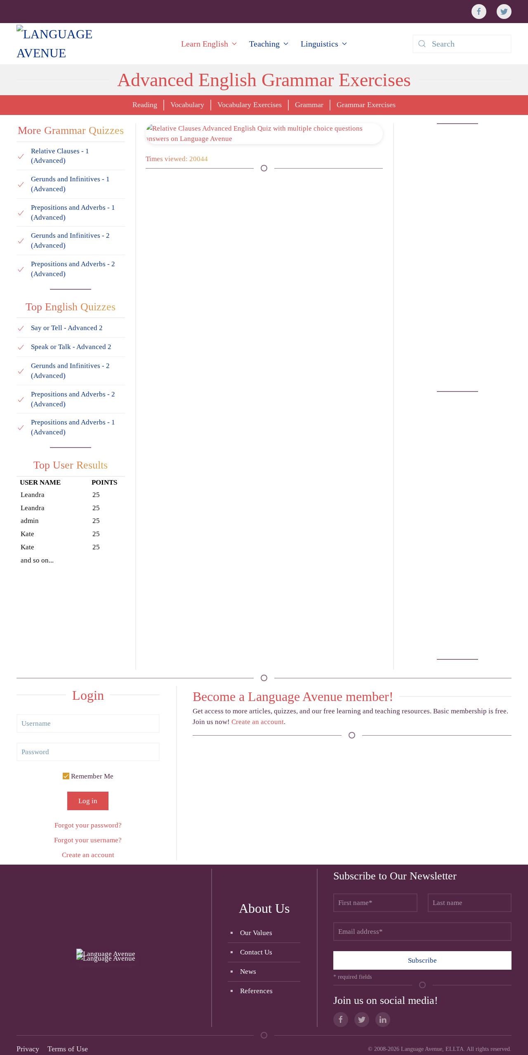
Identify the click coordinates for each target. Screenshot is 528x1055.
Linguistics (319, 43)
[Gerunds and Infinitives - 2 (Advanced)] (20, 240)
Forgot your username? (88, 840)
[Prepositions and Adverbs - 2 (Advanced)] (20, 269)
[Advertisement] (457, 257)
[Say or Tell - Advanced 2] (20, 327)
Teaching (264, 43)
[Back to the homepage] (79, 43)
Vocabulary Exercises (249, 105)
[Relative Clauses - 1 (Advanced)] (20, 155)
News (248, 971)
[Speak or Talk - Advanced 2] (20, 347)
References (256, 991)
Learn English (204, 43)
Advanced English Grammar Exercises (264, 79)
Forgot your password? (88, 825)
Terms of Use (67, 1049)
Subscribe (422, 960)
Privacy (27, 1049)
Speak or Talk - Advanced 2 (71, 347)
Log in (87, 801)
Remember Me (91, 776)
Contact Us (256, 952)
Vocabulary (187, 105)
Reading (144, 105)
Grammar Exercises (366, 105)
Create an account (88, 855)
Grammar (309, 105)
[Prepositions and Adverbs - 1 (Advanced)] (20, 212)
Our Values (256, 933)
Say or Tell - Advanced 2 (67, 328)
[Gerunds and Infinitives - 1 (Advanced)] (20, 184)
